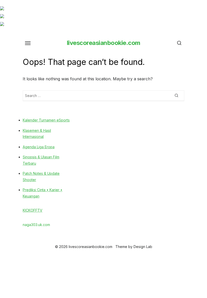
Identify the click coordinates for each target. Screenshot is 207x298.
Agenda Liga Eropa (39, 147)
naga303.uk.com (36, 224)
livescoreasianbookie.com (103, 42)
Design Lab (143, 246)
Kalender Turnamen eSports (46, 120)
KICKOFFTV (32, 210)
